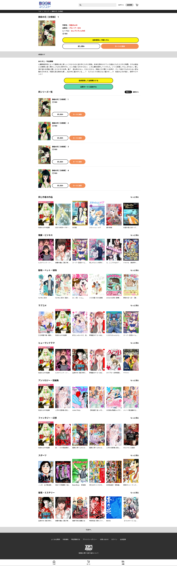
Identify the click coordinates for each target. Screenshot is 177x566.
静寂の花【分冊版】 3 (60, 147)
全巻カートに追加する (88, 87)
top (39, 11)
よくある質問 (55, 539)
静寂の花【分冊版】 (58, 11)
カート (88, 564)
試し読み (81, 46)
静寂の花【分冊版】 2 (60, 123)
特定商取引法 (75, 539)
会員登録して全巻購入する (88, 81)
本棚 (123, 564)
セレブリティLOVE (78, 31)
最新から (136, 92)
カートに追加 (120, 46)
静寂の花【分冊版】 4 (60, 170)
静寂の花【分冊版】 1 (60, 99)
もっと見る (134, 197)
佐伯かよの (73, 25)
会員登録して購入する (100, 40)
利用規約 (65, 539)
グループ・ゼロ (75, 28)
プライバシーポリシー (90, 539)
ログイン (121, 5)
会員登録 (129, 5)
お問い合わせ (104, 539)
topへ (88, 530)
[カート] (137, 5)
